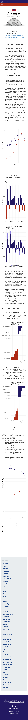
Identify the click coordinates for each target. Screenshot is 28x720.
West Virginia (7, 682)
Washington (7, 680)
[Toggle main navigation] (25, 2)
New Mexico (7, 639)
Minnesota (6, 619)
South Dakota (7, 664)
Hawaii (5, 589)
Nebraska (6, 629)
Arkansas (6, 571)
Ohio (4, 649)
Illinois (5, 594)
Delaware (6, 581)
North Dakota (7, 647)
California (6, 573)
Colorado (6, 576)
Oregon (5, 654)
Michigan (6, 616)
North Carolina (7, 644)
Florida (5, 584)
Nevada (5, 632)
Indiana (5, 596)
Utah (4, 672)
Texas (5, 669)
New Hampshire (8, 634)
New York (6, 642)
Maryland (6, 611)
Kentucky (6, 604)
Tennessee (6, 667)
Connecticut (7, 578)
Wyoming (6, 687)
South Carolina (7, 662)
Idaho (5, 591)
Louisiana (6, 606)
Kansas (5, 601)
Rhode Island (7, 659)
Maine (5, 609)
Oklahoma (6, 652)
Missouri (5, 624)
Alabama (5, 563)
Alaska (5, 566)
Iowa (4, 599)
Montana (6, 626)
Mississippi (6, 621)
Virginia (5, 677)
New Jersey (6, 637)
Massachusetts (8, 614)
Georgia (5, 586)
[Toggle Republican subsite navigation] (25, 4)
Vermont (5, 674)
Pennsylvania (7, 657)
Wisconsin (6, 685)
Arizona (5, 568)
